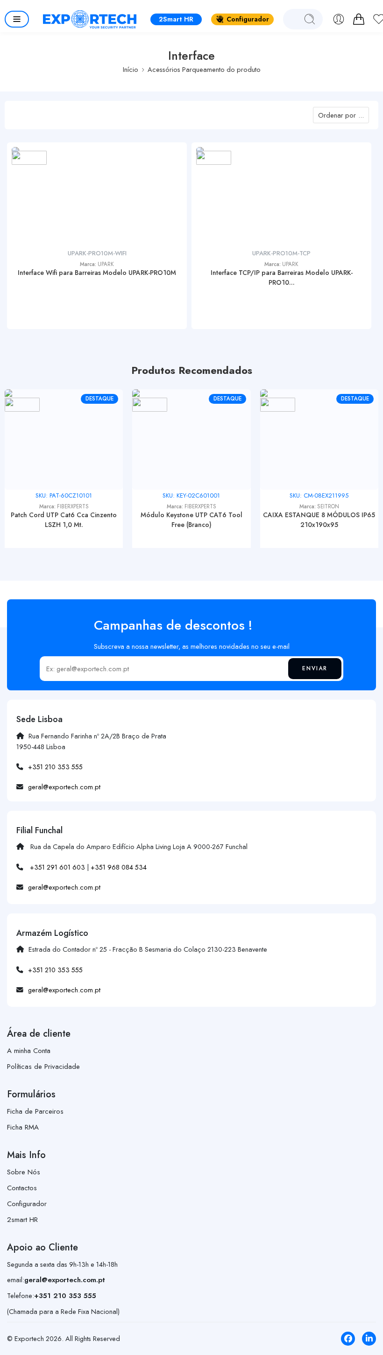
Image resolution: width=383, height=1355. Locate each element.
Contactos (22, 1188)
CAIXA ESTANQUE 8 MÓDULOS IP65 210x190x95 (319, 519)
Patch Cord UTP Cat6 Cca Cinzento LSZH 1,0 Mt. (64, 519)
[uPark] (29, 157)
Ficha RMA (23, 1127)
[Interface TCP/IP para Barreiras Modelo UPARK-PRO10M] (281, 197)
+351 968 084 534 (119, 867)
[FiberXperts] (22, 404)
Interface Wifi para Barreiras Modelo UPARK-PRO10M (97, 272)
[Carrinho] (358, 19)
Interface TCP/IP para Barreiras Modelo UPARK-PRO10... (282, 277)
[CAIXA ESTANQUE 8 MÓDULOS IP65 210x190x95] (319, 439)
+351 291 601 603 (57, 867)
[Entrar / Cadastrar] (338, 19)
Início (130, 69)
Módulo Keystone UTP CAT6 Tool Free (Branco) (191, 519)
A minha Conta (28, 1051)
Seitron (328, 506)
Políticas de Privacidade (43, 1066)
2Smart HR (176, 19)
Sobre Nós (23, 1172)
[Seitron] (277, 404)
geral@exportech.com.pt (64, 787)
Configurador (248, 19)
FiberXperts (73, 506)
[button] (17, 19)
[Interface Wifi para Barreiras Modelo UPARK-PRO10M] (97, 197)
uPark (106, 264)
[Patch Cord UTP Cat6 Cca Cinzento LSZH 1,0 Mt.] (64, 439)
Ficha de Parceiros (35, 1111)
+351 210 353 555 (55, 767)
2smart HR (22, 1220)
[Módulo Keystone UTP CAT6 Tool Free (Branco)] (191, 439)
